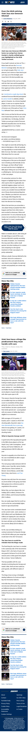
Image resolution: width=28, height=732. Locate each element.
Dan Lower (6, 351)
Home (3, 328)
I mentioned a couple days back (13, 94)
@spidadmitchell (7, 130)
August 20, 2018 (15, 141)
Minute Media (10, 718)
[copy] (11, 21)
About (3, 695)
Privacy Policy (5, 703)
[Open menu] (2, 2)
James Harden (7, 99)
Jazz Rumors (9, 684)
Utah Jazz (20, 70)
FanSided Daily (5, 700)
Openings (19, 695)
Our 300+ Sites (21, 698)
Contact (3, 698)
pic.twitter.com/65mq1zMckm (11, 139)
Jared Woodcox (7, 18)
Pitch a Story (20, 700)
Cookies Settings (6, 714)
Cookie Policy (5, 706)
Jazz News (8, 328)
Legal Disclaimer (21, 706)
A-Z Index (19, 709)
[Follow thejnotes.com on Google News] (24, 273)
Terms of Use (20, 703)
